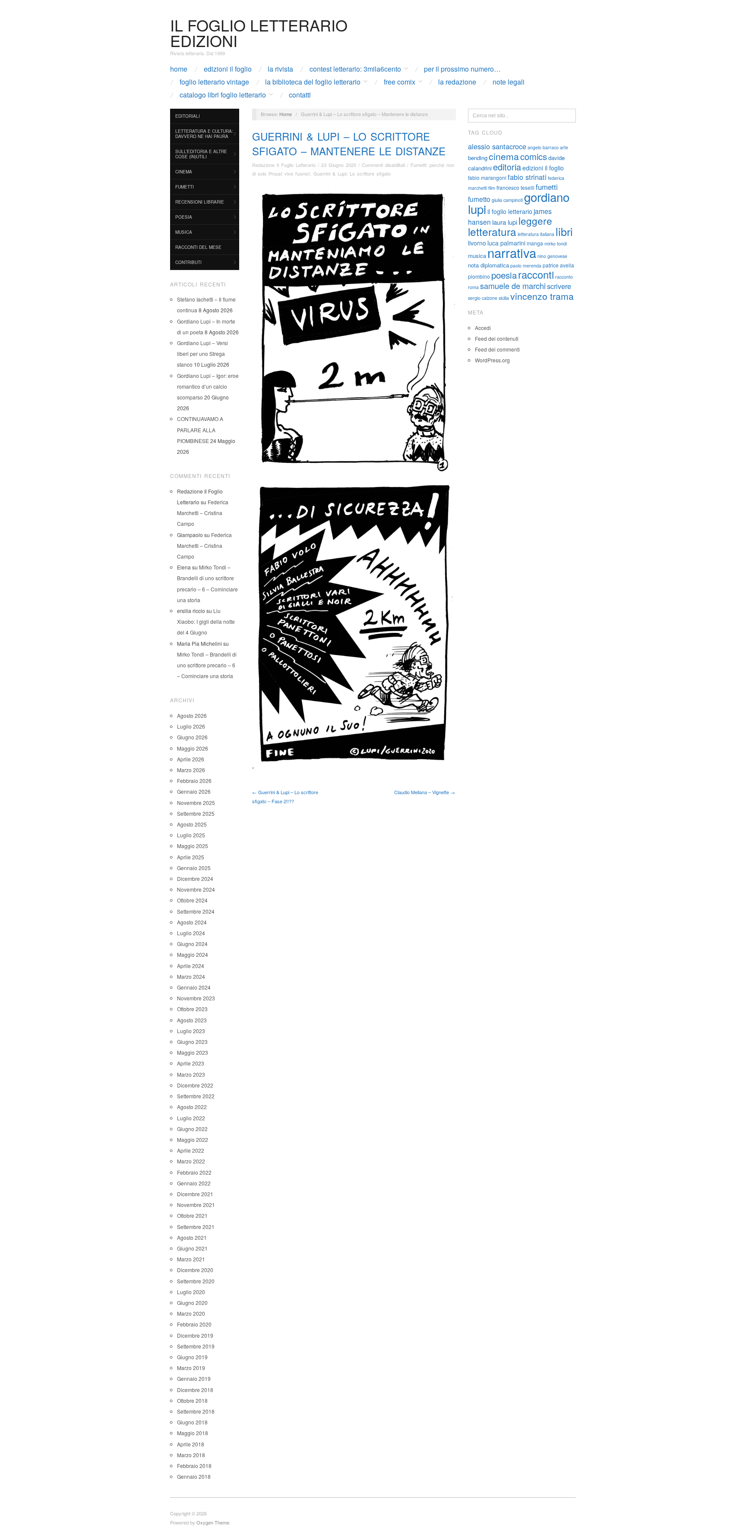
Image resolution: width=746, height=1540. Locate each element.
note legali (509, 82)
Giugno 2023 (192, 1041)
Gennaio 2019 (194, 1378)
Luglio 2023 (191, 1030)
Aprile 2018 (190, 1444)
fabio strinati (527, 177)
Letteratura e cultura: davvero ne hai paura (204, 133)
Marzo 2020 (191, 1313)
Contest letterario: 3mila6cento (355, 69)
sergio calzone (482, 298)
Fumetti (184, 187)
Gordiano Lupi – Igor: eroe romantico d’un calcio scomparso (208, 386)
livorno (477, 243)
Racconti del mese (198, 247)
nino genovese (552, 256)
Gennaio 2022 (194, 1183)
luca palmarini (506, 243)
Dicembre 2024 (195, 878)
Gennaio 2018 (194, 1476)
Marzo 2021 (191, 1259)
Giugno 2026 (192, 737)
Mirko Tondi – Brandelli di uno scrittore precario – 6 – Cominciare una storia (207, 665)
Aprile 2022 (190, 1150)
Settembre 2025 (196, 813)
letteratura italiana (536, 234)
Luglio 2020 (191, 1291)
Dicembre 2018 (195, 1389)
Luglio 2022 (191, 1118)
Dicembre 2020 (195, 1269)
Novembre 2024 (196, 889)
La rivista (280, 69)
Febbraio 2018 (194, 1465)
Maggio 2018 (192, 1432)
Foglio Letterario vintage (214, 82)
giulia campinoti (507, 200)
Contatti (300, 94)
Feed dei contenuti (496, 338)
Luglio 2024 (191, 933)
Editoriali (187, 116)
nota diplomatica (488, 265)
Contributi (188, 262)
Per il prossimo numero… (462, 69)
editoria (507, 166)
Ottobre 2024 (192, 900)
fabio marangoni (487, 177)
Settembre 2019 (196, 1346)
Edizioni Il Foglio (228, 69)
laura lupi (504, 221)
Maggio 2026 (192, 748)
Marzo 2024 (191, 976)
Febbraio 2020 (194, 1324)
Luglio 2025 (191, 835)
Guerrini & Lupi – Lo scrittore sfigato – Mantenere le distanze (349, 143)
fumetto (479, 199)
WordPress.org (492, 360)
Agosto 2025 (192, 824)
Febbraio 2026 (194, 780)
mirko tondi (555, 243)
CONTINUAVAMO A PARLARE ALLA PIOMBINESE (200, 429)
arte (564, 147)
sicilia (504, 298)
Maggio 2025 (192, 845)
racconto (564, 276)
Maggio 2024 (192, 954)
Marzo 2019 (191, 1367)
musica (477, 255)
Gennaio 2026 (194, 791)
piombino (479, 276)
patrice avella (558, 265)
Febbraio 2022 (194, 1172)
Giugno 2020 (192, 1302)
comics (533, 156)
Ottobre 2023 (192, 1008)
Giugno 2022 (192, 1128)
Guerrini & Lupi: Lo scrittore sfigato (352, 173)
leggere (535, 220)
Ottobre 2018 (192, 1400)
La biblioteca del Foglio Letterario (312, 82)
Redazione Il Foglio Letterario (284, 164)
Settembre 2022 (196, 1096)
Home (178, 69)
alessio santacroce (497, 146)
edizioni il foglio (543, 167)
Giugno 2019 (192, 1357)
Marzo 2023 (191, 1074)
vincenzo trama (542, 295)
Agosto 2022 (192, 1106)
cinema (504, 156)
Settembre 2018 (196, 1411)
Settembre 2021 (196, 1226)
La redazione (457, 82)
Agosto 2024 (192, 922)
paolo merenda (525, 265)
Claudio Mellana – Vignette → (424, 792)
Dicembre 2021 (195, 1193)
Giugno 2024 (192, 943)
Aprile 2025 (190, 857)
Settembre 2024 (196, 911)
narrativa (511, 252)
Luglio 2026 (191, 726)
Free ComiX (399, 82)
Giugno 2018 (192, 1422)
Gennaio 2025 (194, 867)
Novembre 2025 (196, 802)
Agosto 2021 (192, 1237)
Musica (183, 232)
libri (564, 231)
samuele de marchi (513, 285)
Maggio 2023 (192, 1052)
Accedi (483, 327)
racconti (536, 274)
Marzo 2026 (191, 769)
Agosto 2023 (192, 1020)
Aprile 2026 (190, 759)
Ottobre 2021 (192, 1215)
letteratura (492, 231)
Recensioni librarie (199, 202)
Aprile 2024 (190, 965)
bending (477, 158)
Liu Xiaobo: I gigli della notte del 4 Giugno (206, 621)
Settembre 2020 (196, 1281)
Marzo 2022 (191, 1161)
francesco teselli (515, 187)
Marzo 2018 (191, 1454)
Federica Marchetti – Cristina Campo (202, 512)
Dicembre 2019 (195, 1335)
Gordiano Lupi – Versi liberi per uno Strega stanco (202, 353)
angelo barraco (543, 147)
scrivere (559, 286)
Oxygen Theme (212, 1522)
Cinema (183, 172)
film (491, 188)
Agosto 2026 (192, 715)
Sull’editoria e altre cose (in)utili (201, 154)
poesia (504, 274)
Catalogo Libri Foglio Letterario (223, 94)
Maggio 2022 (192, 1139)
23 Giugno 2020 (338, 164)
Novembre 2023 (196, 998)
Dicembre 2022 (195, 1085)
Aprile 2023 (190, 1063)
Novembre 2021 (196, 1204)
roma (473, 287)
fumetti (547, 187)
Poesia (183, 217)
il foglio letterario (509, 211)
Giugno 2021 (192, 1248)
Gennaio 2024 (194, 987)
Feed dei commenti (497, 349)
